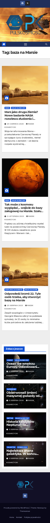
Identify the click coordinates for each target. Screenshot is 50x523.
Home (11, 517)
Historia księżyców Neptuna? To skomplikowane (20, 425)
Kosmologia (22, 447)
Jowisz (10, 360)
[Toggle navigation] (25, 44)
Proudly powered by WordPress (17, 508)
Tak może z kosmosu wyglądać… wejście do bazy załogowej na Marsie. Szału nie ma (23, 209)
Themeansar (25, 511)
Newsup (40, 508)
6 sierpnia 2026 (16, 371)
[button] (46, 44)
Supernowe (11, 389)
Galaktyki (11, 447)
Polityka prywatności (32, 517)
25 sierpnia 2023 (15, 305)
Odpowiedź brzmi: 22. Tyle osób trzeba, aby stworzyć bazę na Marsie (22, 297)
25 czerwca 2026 (15, 124)
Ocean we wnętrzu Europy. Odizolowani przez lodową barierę (22, 367)
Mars (7, 108)
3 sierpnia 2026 (16, 429)
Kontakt (19, 517)
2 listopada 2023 (15, 216)
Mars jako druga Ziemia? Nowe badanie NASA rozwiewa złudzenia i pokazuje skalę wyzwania (22, 117)
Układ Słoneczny (18, 108)
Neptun (10, 418)
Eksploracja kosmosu (14, 289)
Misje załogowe (31, 289)
